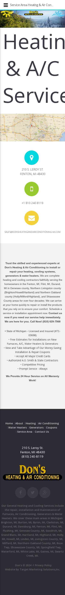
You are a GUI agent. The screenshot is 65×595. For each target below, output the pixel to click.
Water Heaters (17, 427)
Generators (36, 427)
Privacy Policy (43, 565)
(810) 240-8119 (32, 456)
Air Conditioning (48, 423)
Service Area (24, 431)
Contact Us (42, 431)
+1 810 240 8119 (32, 203)
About (19, 423)
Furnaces (8, 514)
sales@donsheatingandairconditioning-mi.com (32, 232)
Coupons (51, 427)
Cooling (38, 505)
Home (9, 423)
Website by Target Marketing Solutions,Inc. (32, 569)
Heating (31, 423)
